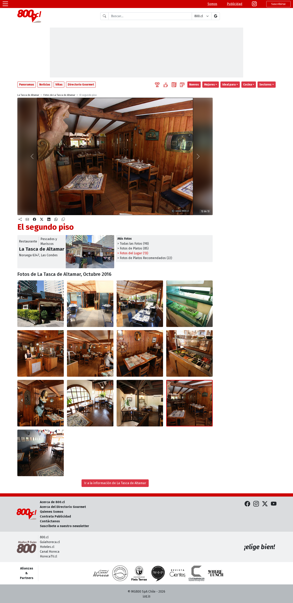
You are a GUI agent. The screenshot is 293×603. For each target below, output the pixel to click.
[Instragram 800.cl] (254, 4)
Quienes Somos (51, 512)
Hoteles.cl (47, 547)
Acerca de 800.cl (52, 502)
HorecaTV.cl (48, 556)
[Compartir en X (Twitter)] (41, 219)
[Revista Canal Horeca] (101, 573)
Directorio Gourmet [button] (81, 84)
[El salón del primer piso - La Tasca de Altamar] (40, 353)
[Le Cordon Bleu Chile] (139, 573)
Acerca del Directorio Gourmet (63, 507)
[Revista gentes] (177, 573)
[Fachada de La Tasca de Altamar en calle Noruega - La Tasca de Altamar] (40, 303)
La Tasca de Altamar (28, 95)
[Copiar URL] (63, 219)
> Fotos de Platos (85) (132, 248)
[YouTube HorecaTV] (273, 504)
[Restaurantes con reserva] (182, 84)
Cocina (247, 84)
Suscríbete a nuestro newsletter (64, 526)
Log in (146, 596)
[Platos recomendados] (165, 84)
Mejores (209, 84)
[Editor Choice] (157, 84)
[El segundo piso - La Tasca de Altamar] (40, 403)
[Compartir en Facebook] (34, 219)
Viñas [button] (59, 84)
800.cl (44, 537)
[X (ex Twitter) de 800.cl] (265, 504)
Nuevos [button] (194, 84)
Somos (212, 4)
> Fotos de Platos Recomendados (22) (144, 258)
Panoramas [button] (26, 84)
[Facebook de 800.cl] (247, 504)
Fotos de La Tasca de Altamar (59, 95)
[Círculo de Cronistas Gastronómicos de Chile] (120, 573)
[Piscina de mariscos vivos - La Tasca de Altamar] (189, 303)
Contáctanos (50, 521)
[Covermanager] (197, 573)
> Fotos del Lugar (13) (132, 253)
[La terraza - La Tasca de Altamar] (90, 303)
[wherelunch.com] (216, 573)
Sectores (265, 84)
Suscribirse (278, 4)
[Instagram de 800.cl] (256, 504)
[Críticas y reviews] (174, 84)
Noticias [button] (44, 84)
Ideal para (229, 84)
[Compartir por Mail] (27, 219)
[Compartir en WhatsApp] (56, 219)
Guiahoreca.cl (50, 542)
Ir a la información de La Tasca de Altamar (115, 483)
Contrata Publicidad (55, 516)
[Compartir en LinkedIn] (49, 219)
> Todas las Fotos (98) (133, 243)
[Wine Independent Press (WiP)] (158, 573)
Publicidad (234, 4)
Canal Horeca (49, 551)
